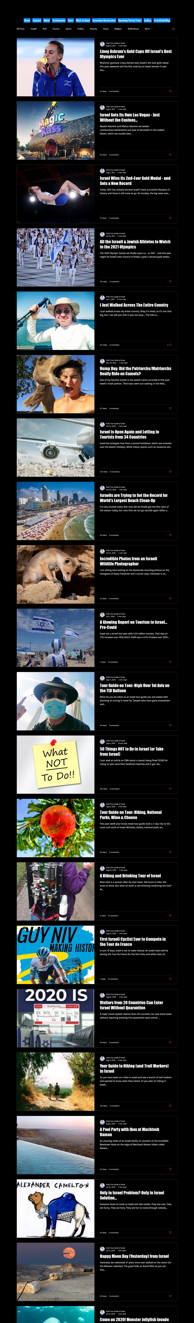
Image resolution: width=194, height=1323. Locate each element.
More (147, 28)
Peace (106, 28)
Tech (45, 28)
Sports (69, 28)
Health (34, 28)
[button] (83, 20)
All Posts (21, 28)
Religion (118, 28)
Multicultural (133, 28)
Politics (81, 28)
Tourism (56, 28)
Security (93, 28)
